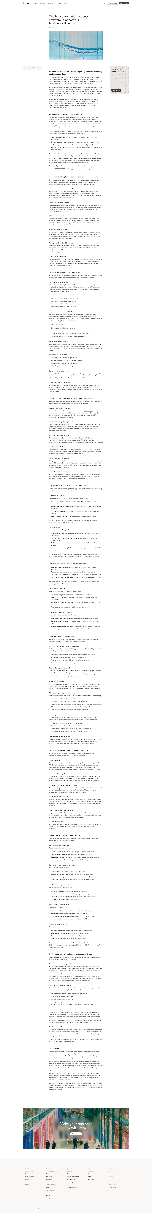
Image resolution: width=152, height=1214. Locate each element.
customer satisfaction (59, 209)
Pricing (27, 1173)
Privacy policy (112, 1187)
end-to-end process (79, 854)
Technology (49, 1179)
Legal (47, 1182)
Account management (73, 1176)
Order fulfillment (71, 1179)
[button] (35, 3)
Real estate (49, 1195)
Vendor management (72, 1187)
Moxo (64, 314)
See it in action (116, 90)
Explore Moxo (29, 1171)
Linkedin (110, 1173)
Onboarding (70, 1171)
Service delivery (71, 1173)
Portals (27, 1179)
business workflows (55, 221)
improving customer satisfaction (58, 584)
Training (69, 1184)
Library (89, 1176)
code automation (88, 411)
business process (60, 168)
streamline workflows (55, 1087)
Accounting (49, 1173)
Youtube (110, 1176)
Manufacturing (50, 1190)
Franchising (70, 1182)
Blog (50, 12)
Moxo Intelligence (30, 1176)
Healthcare (49, 1176)
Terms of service (112, 1184)
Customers (91, 1171)
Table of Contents (29, 68)
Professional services (52, 1171)
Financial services (51, 1184)
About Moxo (91, 1179)
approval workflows (62, 363)
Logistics (48, 1193)
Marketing (48, 1187)
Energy (48, 1198)
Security (27, 1184)
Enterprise (28, 1182)
